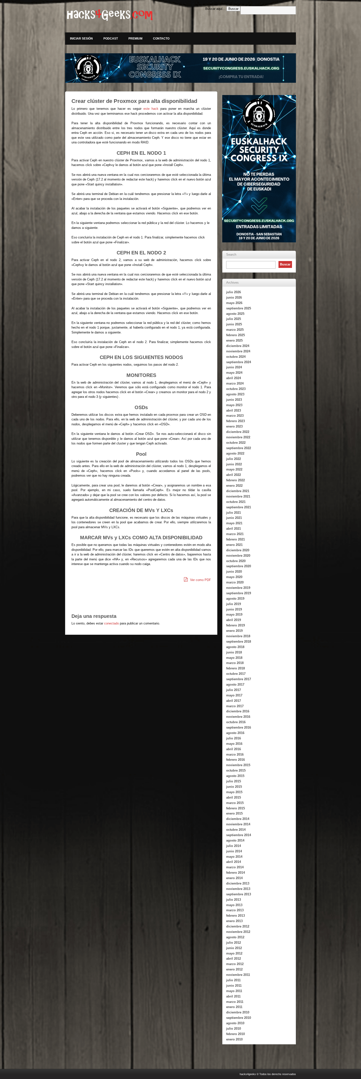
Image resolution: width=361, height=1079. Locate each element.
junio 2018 (234, 652)
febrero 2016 (235, 759)
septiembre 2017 (238, 679)
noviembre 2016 (238, 717)
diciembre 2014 (237, 819)
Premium (135, 38)
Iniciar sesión (81, 38)
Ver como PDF (200, 580)
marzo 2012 (235, 964)
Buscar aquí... (215, 9)
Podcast (110, 38)
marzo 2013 (235, 910)
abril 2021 (233, 528)
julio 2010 (233, 1028)
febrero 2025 (235, 335)
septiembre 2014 (238, 835)
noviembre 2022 (238, 437)
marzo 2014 (235, 867)
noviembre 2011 (238, 975)
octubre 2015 (236, 770)
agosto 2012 (235, 937)
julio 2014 (233, 846)
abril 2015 (233, 797)
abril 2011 (233, 996)
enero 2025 (234, 340)
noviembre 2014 (238, 824)
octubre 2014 (236, 829)
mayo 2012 (234, 953)
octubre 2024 (236, 357)
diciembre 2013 (237, 883)
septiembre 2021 (238, 507)
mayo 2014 (234, 856)
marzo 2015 (235, 803)
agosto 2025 (235, 314)
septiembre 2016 (238, 727)
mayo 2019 (234, 614)
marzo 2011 (234, 1002)
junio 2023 (234, 399)
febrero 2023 (235, 421)
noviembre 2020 (238, 555)
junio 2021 (234, 518)
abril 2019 (233, 620)
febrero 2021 (235, 539)
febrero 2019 (235, 625)
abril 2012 (233, 958)
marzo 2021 (235, 534)
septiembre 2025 (238, 308)
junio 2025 (234, 324)
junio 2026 (234, 297)
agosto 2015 (235, 776)
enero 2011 (234, 1007)
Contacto (161, 38)
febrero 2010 (235, 1034)
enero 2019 (234, 631)
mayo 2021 (234, 523)
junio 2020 (234, 571)
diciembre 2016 (237, 711)
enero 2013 (234, 921)
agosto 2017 (235, 684)
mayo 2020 (234, 577)
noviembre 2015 (238, 765)
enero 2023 (234, 426)
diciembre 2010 (237, 1012)
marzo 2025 (235, 330)
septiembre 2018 (238, 641)
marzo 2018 (235, 663)
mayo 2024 (234, 372)
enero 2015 (234, 813)
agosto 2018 (235, 647)
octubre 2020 (236, 561)
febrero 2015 (235, 808)
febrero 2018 (235, 668)
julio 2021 (233, 512)
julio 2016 (233, 738)
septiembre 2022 (238, 448)
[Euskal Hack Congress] (180, 68)
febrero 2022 (235, 480)
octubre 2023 (236, 389)
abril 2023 (233, 410)
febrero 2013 (235, 915)
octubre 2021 (236, 502)
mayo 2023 (234, 405)
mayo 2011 (234, 991)
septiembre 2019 (238, 593)
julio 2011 (233, 980)
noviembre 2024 (238, 351)
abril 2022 (233, 475)
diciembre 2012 (237, 926)
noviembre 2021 (238, 496)
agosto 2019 (235, 598)
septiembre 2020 (238, 566)
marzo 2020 (235, 582)
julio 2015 (233, 781)
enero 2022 (234, 485)
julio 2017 (233, 690)
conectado (111, 623)
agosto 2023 (235, 394)
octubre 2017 (236, 674)
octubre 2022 (236, 442)
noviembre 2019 (238, 588)
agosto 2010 (235, 1023)
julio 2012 (233, 942)
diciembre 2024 (237, 346)
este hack (150, 109)
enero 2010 (234, 1039)
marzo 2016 (235, 754)
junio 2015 (234, 786)
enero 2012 (234, 969)
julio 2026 (233, 292)
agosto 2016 (235, 733)
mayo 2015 (234, 792)
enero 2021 (234, 545)
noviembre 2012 (238, 932)
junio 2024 (234, 367)
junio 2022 (234, 464)
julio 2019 (233, 604)
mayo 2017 (234, 695)
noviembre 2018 (238, 636)
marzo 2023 (235, 415)
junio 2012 (234, 948)
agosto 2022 (235, 453)
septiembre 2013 (238, 894)
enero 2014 (234, 878)
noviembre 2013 (238, 889)
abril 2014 (233, 862)
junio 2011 (234, 985)
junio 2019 (234, 609)
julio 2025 (233, 319)
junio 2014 (234, 851)
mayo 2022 (234, 469)
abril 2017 (233, 701)
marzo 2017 (235, 706)
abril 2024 (233, 378)
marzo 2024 (235, 383)
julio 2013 (233, 899)
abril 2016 (233, 749)
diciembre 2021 (237, 491)
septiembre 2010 (238, 1018)
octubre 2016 (236, 722)
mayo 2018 (234, 658)
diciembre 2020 (237, 550)
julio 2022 (233, 459)
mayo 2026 (234, 303)
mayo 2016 (234, 744)
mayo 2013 (234, 905)
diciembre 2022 (237, 432)
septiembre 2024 (238, 362)
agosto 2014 (235, 840)
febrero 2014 (235, 872)
